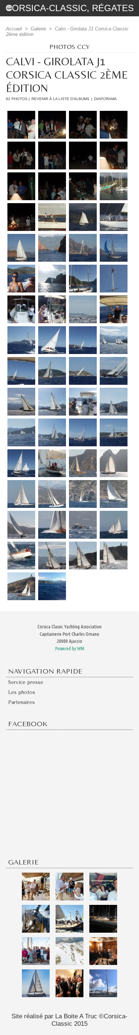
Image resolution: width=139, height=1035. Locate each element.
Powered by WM (69, 648)
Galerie (38, 29)
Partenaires (21, 702)
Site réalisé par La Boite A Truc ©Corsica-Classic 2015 (69, 1020)
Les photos (21, 692)
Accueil (14, 29)
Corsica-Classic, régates (70, 8)
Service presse (25, 682)
